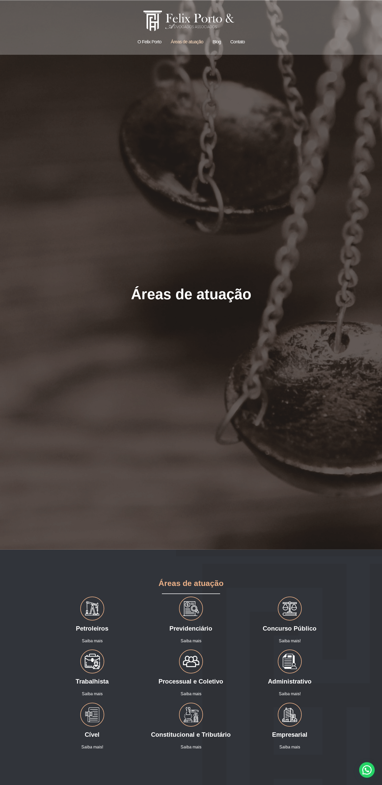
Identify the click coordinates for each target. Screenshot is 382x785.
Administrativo (290, 681)
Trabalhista (92, 681)
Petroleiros (92, 628)
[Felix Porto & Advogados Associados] (188, 20)
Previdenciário (190, 628)
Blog (217, 41)
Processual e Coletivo (191, 681)
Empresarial (289, 734)
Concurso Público (290, 628)
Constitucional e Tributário (191, 734)
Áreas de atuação (187, 41)
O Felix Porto (149, 41)
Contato (237, 41)
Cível (92, 734)
